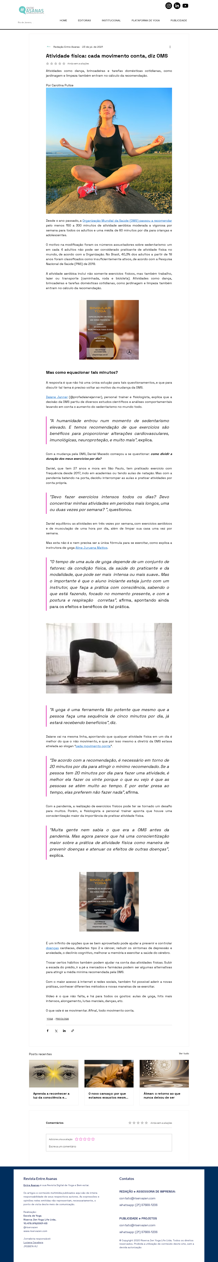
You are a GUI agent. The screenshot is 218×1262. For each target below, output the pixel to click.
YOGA (50, 1018)
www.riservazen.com (35, 1231)
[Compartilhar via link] (72, 1030)
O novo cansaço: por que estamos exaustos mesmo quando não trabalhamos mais (108, 1095)
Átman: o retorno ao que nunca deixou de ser (162, 1095)
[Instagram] (168, 5)
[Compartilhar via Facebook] (47, 1030)
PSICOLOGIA (62, 1018)
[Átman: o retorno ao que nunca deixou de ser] (164, 1073)
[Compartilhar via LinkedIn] (64, 1030)
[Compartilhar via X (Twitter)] (56, 1030)
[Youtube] (185, 5)
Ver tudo (184, 1053)
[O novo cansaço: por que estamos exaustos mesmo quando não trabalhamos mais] (109, 1073)
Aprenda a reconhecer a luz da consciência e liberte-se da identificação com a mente (53, 1095)
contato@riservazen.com (137, 1198)
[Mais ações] (170, 47)
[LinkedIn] (177, 5)
